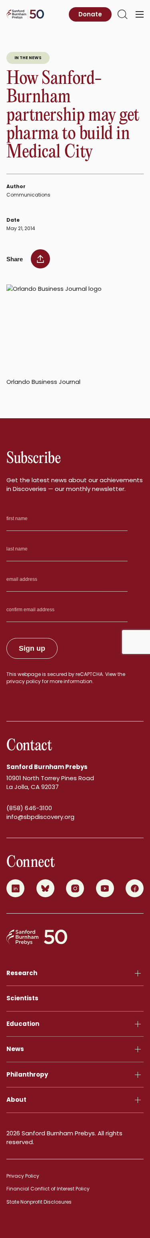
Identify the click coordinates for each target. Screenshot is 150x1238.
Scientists (22, 998)
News (15, 1049)
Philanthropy (27, 1074)
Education (22, 1023)
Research (21, 973)
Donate (90, 14)
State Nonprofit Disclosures (39, 1201)
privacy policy (23, 681)
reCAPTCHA (89, 674)
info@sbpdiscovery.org (40, 817)
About (16, 1099)
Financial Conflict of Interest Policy (48, 1188)
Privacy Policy (22, 1175)
